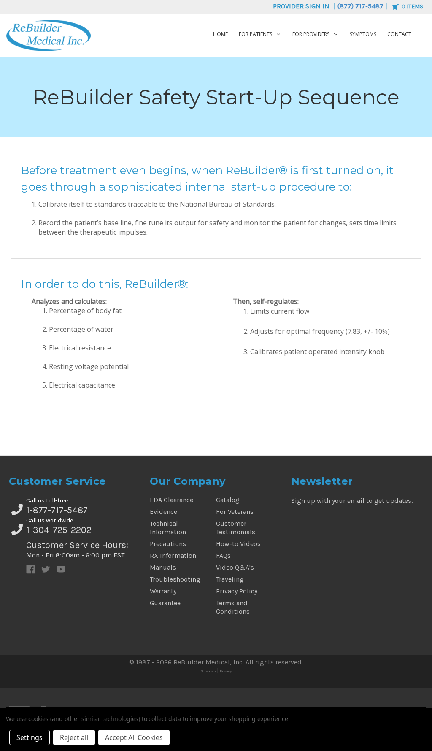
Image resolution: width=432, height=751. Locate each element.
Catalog (228, 500)
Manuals (163, 567)
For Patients (255, 34)
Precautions (168, 544)
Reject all (74, 737)
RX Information (173, 556)
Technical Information (168, 527)
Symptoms (363, 34)
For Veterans (235, 512)
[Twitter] (45, 569)
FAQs (223, 556)
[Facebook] (30, 569)
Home (220, 34)
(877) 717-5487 (360, 6)
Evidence (163, 512)
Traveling (230, 579)
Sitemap (208, 671)
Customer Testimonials (235, 527)
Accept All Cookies (134, 737)
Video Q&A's (235, 567)
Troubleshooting (175, 579)
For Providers (310, 34)
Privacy (226, 671)
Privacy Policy (236, 591)
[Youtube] (61, 569)
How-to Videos (238, 544)
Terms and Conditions (233, 607)
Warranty (163, 591)
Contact (399, 34)
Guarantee (165, 603)
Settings (29, 737)
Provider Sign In (301, 6)
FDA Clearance (171, 500)
